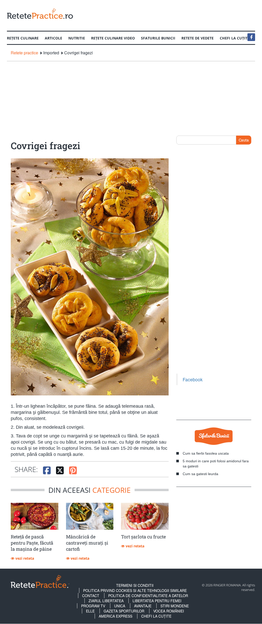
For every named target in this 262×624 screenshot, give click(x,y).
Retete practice (24, 53)
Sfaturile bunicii (158, 38)
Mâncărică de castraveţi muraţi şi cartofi (87, 543)
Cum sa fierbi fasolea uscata (206, 453)
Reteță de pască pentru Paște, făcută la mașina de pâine (32, 543)
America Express (115, 616)
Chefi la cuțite (156, 616)
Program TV (93, 605)
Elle (90, 610)
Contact (90, 595)
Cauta (244, 139)
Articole (53, 38)
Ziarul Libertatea (106, 600)
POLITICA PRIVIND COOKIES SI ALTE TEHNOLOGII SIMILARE (135, 590)
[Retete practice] (40, 13)
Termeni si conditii (135, 585)
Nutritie (76, 38)
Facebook (193, 379)
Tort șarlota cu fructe (143, 537)
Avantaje (142, 605)
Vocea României (168, 610)
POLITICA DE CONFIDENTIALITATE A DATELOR (148, 595)
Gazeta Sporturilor (124, 610)
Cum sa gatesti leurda (200, 474)
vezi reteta (24, 558)
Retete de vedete (197, 38)
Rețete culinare (23, 38)
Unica (119, 605)
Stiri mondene (174, 605)
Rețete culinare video (113, 38)
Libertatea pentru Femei (157, 600)
